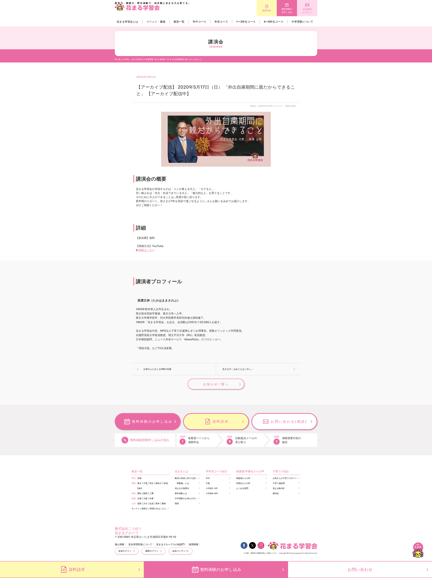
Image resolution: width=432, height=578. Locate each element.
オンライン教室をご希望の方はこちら (149, 508)
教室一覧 (179, 21)
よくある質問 (242, 488)
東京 (139, 483)
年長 (208, 483)
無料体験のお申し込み (286, 11)
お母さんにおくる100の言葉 (157, 369)
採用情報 (193, 544)
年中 (208, 478)
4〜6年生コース (273, 21)
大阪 (145, 498)
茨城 (166, 483)
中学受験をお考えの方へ (186, 498)
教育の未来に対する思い (186, 478)
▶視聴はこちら (145, 250)
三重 (152, 493)
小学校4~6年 (212, 493)
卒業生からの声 (243, 483)
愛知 (139, 493)
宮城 (139, 478)
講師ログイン (151, 550)
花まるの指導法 (182, 488)
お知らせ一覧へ (216, 384)
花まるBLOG (278, 488)
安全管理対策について (140, 544)
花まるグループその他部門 (170, 544)
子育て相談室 (279, 483)
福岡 (139, 503)
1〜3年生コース (245, 21)
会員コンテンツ (180, 550)
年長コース (221, 21)
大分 (145, 503)
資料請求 (266, 10)
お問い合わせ (360, 569)
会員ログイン (124, 550)
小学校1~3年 (212, 488)
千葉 (145, 483)
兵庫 (152, 498)
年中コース (199, 21)
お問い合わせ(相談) (289, 421)
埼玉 (152, 483)
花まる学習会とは (127, 21)
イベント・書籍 (155, 21)
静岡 (145, 493)
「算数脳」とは (182, 483)
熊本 (158, 503)
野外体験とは (181, 493)
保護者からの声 (243, 478)
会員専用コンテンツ (307, 11)
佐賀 (152, 503)
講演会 (276, 493)
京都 (139, 498)
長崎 (164, 503)
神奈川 (159, 483)
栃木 (140, 488)
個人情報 (119, 544)
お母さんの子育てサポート (285, 478)
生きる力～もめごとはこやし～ (237, 369)
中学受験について (302, 21)
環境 (177, 503)
